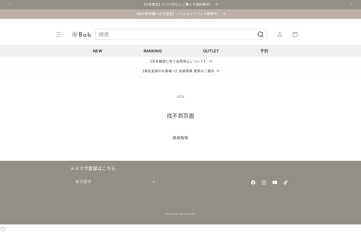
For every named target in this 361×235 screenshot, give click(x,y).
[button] (64, 34)
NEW (97, 51)
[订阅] (152, 182)
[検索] (260, 34)
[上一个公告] (9, 4)
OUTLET (211, 51)
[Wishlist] (3, 229)
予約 (264, 51)
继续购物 (180, 137)
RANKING (153, 51)
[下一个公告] (351, 4)
